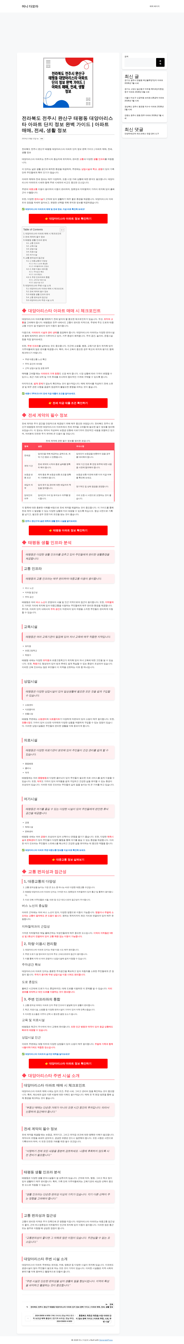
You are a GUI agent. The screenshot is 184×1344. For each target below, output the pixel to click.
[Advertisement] (92, 31)
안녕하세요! (129, 133)
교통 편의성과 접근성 (34, 258)
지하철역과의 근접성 (41, 266)
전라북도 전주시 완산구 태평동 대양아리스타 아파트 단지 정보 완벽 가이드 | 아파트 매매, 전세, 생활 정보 (72, 1307)
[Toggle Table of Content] (61, 230)
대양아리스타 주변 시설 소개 (38, 285)
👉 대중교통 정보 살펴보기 (68, 859)
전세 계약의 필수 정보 (35, 237)
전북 (111, 1304)
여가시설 (33, 255)
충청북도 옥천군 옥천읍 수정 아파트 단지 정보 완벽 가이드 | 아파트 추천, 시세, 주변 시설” (93, 1318)
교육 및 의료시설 (40, 280)
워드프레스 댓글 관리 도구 (148, 133)
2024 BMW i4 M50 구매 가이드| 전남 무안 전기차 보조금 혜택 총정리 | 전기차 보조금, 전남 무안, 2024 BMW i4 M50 (53, 1318)
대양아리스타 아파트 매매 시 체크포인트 (43, 233)
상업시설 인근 (39, 282)
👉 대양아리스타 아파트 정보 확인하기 (68, 218)
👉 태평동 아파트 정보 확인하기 (68, 530)
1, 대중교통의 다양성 (38, 261)
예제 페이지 (155, 6)
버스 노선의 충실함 (41, 264)
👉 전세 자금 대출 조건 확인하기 (68, 403)
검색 (126, 56)
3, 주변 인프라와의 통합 (40, 277)
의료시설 (33, 252)
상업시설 (33, 249)
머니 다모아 (30, 6)
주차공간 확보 (39, 272)
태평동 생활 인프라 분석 (36, 240)
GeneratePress (106, 1340)
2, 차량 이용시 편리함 (39, 269)
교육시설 (33, 246)
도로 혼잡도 (38, 274)
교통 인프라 (35, 243)
